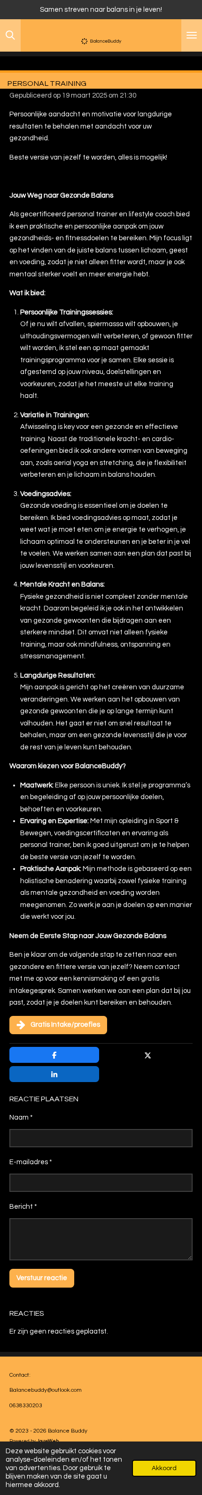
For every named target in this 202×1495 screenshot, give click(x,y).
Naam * (21, 1117)
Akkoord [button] (164, 1468)
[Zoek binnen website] (10, 35)
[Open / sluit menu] (191, 35)
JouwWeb (48, 1441)
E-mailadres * (30, 1162)
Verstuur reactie (41, 1277)
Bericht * (23, 1206)
